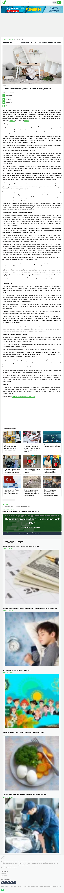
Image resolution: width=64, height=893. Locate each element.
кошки (13, 499)
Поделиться (9, 95)
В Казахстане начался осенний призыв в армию (16, 506)
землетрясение (6, 499)
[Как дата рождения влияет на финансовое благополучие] (32, 576)
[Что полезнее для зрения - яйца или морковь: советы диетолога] (32, 763)
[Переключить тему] (29, 2)
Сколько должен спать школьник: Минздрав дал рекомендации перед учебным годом (30, 608)
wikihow (26, 120)
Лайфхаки (10, 39)
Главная (4, 39)
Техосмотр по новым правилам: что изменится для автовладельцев (24, 794)
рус (59, 2)
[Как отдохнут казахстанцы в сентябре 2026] (32, 701)
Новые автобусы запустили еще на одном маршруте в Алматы (20, 511)
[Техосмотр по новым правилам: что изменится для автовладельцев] (32, 825)
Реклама (3, 877)
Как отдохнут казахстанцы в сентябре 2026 (16, 670)
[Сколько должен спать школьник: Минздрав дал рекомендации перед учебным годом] (32, 639)
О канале (3, 873)
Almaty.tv (12, 120)
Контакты (4, 875)
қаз (54, 2)
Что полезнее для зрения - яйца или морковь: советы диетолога (23, 732)
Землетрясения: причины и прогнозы (23, 396)
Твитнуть (8, 99)
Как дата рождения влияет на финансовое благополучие (21, 546)
